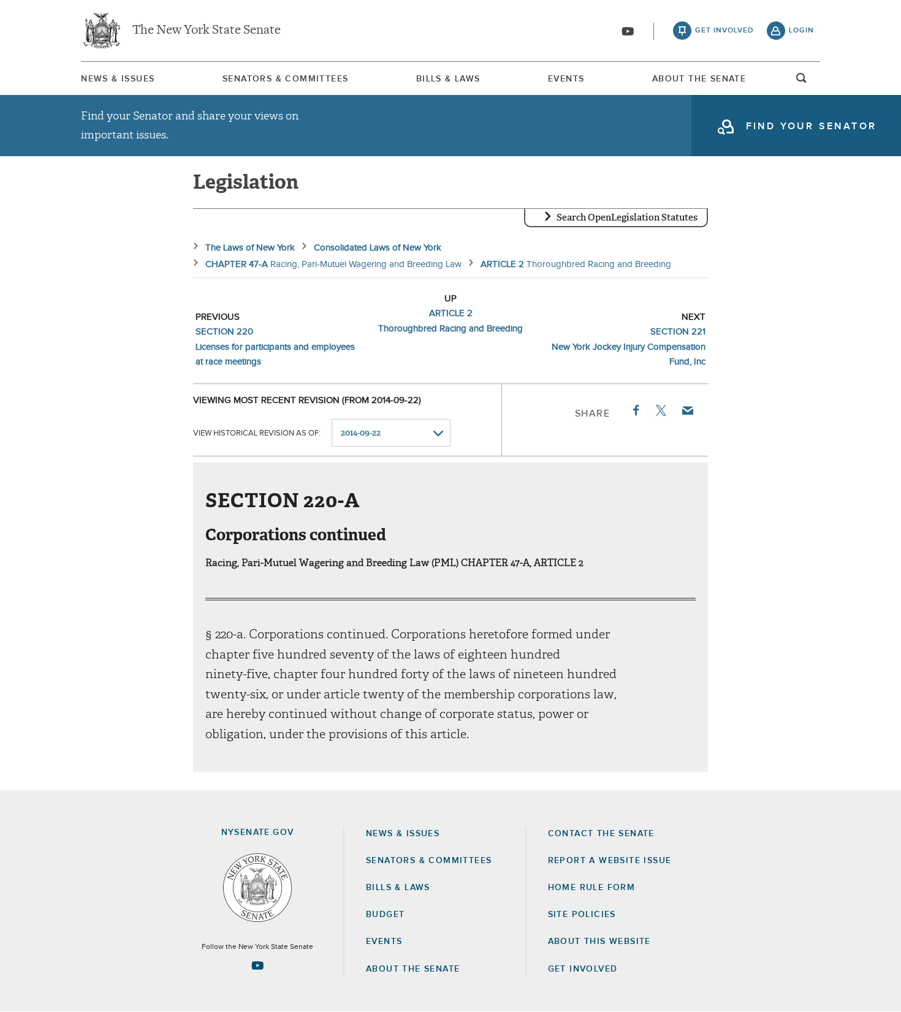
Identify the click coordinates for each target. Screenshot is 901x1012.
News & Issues (117, 79)
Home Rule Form (592, 887)
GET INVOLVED (583, 969)
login (801, 30)
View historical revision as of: (257, 433)
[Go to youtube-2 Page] (257, 965)
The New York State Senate (206, 31)
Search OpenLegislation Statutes (627, 217)
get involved (724, 30)
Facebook (635, 410)
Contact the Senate (601, 833)
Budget (385, 914)
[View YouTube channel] (627, 31)
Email (687, 410)
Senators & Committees (285, 79)
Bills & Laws (448, 79)
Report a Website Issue (610, 860)
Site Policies (582, 914)
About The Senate (699, 79)
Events (566, 79)
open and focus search (802, 81)
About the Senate (413, 969)
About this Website (599, 941)
